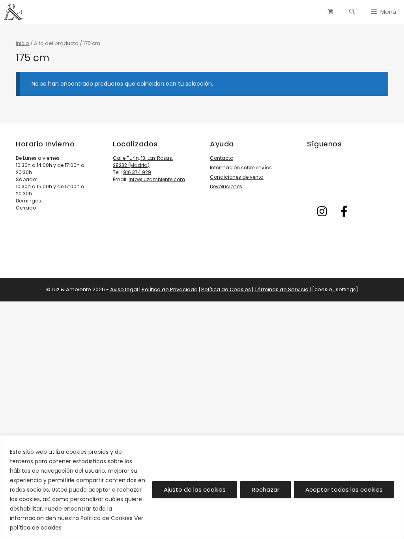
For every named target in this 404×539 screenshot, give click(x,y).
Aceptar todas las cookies (344, 489)
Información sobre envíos (241, 167)
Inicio (22, 43)
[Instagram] (322, 211)
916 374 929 (137, 172)
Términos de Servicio (281, 289)
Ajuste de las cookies (195, 489)
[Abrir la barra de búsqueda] (352, 12)
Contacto (221, 158)
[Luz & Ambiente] (13, 12)
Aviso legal (124, 289)
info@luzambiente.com (157, 179)
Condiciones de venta (237, 177)
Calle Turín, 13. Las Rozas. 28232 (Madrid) (143, 161)
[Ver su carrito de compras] (330, 12)
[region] (202, 487)
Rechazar (265, 489)
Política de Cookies (226, 289)
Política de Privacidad (170, 289)
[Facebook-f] (344, 211)
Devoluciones (226, 186)
